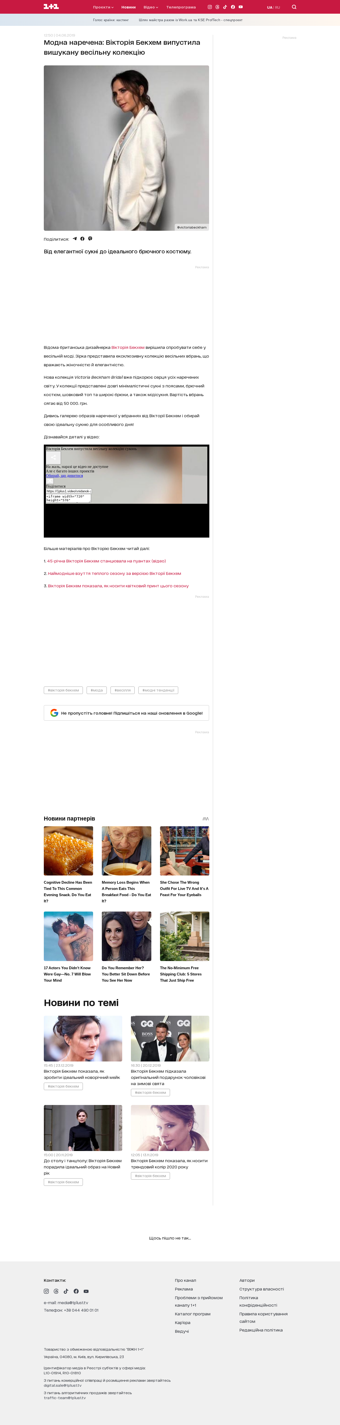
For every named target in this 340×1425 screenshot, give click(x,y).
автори (247, 1280)
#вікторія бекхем (63, 690)
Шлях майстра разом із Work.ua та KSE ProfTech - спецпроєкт (191, 20)
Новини (128, 7)
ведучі (182, 1331)
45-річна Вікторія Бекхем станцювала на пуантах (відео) (106, 560)
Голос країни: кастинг (111, 20)
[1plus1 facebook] (76, 1291)
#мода (97, 690)
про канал (185, 1280)
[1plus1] (51, 6)
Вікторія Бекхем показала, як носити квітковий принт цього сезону (119, 585)
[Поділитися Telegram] (75, 238)
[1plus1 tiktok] (66, 1291)
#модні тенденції (158, 690)
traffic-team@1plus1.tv (65, 1397)
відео (150, 7)
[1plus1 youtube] (86, 1291)
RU (277, 7)
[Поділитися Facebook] (82, 239)
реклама (184, 1288)
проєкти (102, 7)
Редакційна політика (261, 1329)
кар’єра (182, 1322)
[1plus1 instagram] (46, 1291)
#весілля (122, 690)
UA (270, 7)
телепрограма (181, 7)
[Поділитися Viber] (90, 238)
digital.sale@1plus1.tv (63, 1385)
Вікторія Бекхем (128, 347)
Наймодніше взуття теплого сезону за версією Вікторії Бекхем (114, 573)
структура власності (261, 1288)
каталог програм (193, 1313)
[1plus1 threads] (56, 1291)
